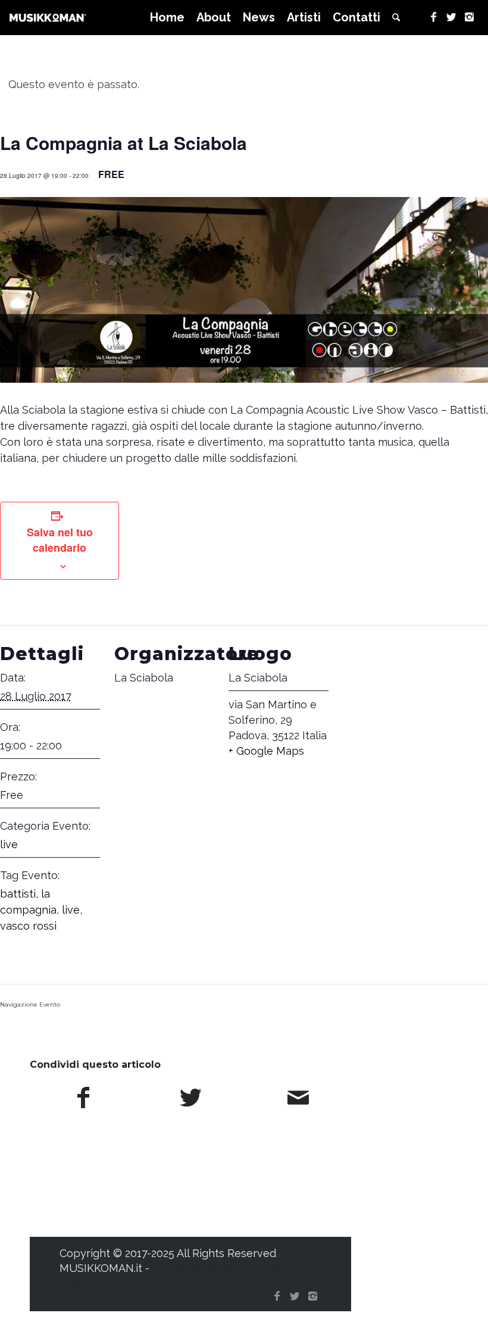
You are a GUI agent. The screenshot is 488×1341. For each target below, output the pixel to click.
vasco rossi (28, 926)
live (9, 844)
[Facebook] (434, 17)
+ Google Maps (266, 751)
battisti (18, 893)
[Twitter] (452, 17)
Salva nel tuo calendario (60, 539)
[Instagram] (469, 17)
